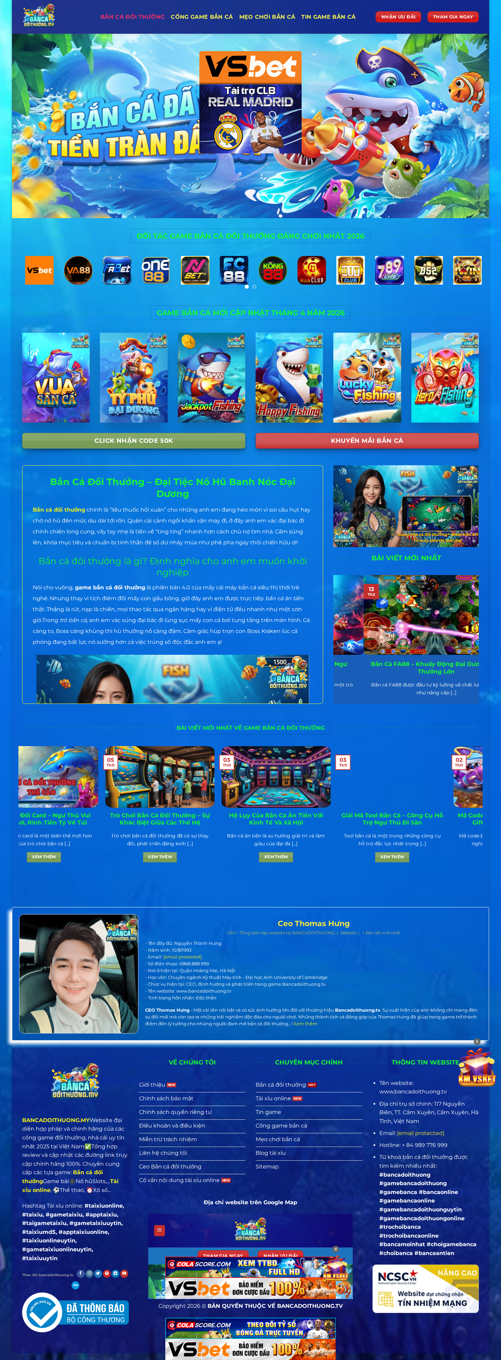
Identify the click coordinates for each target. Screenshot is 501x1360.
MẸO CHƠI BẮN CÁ (267, 17)
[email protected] (182, 956)
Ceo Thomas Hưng (314, 924)
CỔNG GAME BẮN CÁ (202, 17)
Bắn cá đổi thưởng (133, 17)
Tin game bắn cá (328, 17)
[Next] (471, 278)
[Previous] (30, 278)
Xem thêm (50, 857)
